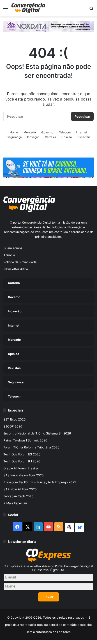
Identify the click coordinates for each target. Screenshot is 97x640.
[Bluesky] (79, 527)
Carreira (50, 137)
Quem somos (12, 248)
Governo (47, 132)
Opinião (66, 137)
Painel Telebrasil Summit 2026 (25, 440)
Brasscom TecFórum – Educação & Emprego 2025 (39, 482)
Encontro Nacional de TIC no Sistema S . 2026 (37, 433)
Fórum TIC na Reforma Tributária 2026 (31, 447)
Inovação (33, 137)
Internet (81, 132)
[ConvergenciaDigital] (28, 8)
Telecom (65, 132)
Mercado (29, 132)
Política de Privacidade (20, 262)
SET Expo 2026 (14, 419)
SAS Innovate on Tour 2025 (23, 475)
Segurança (14, 137)
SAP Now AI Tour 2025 (20, 489)
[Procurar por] (91, 10)
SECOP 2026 (12, 426)
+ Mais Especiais (15, 503)
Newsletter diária (15, 269)
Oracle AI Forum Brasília (20, 468)
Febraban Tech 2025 (18, 496)
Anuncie (9, 255)
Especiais (83, 137)
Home (14, 132)
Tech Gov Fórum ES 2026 (22, 454)
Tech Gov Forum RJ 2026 (21, 461)
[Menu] (5, 10)
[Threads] (69, 527)
